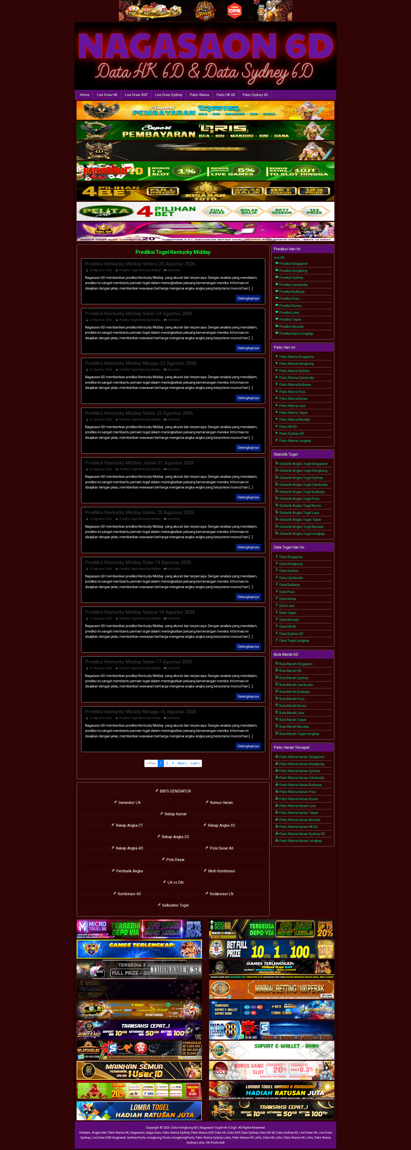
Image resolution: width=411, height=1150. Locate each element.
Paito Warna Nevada (294, 419)
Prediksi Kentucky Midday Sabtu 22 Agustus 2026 (139, 413)
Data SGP (233, 1132)
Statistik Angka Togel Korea (300, 505)
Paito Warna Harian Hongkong (301, 764)
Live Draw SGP (136, 95)
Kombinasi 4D (129, 894)
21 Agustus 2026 (100, 419)
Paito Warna (199, 95)
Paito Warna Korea (293, 399)
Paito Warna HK (118, 1132)
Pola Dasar (175, 859)
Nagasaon (137, 1132)
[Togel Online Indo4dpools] (139, 1111)
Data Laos (286, 606)
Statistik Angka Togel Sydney (301, 478)
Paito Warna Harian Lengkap (300, 841)
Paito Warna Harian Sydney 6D (302, 834)
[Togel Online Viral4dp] (205, 232)
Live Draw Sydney (168, 95)
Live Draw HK (107, 95)
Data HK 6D (287, 626)
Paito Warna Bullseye (295, 385)
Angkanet (119, 1137)
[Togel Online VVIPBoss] (205, 110)
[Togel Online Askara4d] (139, 1010)
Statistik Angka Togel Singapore (303, 464)
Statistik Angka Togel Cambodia (303, 485)
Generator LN (128, 802)
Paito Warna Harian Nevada (299, 820)
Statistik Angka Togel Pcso (299, 499)
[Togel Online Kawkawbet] (139, 969)
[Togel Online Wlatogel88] (139, 1050)
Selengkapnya (248, 298)
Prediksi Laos (289, 312)
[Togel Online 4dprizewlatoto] (139, 1071)
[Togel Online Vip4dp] (271, 969)
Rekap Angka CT (129, 825)
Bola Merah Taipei (292, 720)
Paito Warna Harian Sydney (299, 771)
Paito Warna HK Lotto (247, 1137)
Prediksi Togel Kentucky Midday (173, 252)
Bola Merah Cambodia (296, 685)
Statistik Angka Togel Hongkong (303, 471)
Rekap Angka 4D (129, 848)
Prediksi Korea (290, 306)
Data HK (220, 1132)
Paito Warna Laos (292, 406)
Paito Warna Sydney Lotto (213, 1137)
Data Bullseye (289, 585)
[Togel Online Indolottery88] (271, 1030)
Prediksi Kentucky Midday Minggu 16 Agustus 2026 (140, 712)
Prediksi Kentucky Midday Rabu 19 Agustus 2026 (138, 562)
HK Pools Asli (215, 1142)
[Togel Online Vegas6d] (139, 990)
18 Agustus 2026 (100, 568)
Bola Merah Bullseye (294, 692)
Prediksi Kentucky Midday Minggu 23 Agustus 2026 (140, 363)
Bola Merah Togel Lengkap (299, 734)
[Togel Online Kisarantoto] (205, 191)
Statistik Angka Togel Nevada (301, 527)
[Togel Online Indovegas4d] (271, 1111)
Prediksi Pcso (289, 298)
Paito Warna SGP (202, 1132)
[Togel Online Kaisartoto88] (139, 1091)
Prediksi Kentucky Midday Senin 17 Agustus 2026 (138, 662)
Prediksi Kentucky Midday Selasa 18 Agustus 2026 (140, 612)
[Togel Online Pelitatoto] (205, 211)
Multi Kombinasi (221, 871)
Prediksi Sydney (291, 278)
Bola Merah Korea (292, 706)
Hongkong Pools (158, 1137)
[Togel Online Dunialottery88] (271, 990)
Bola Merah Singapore (296, 664)
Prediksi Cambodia (293, 285)
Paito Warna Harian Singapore (301, 757)
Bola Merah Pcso (292, 699)
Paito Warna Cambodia (296, 378)
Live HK (279, 258)
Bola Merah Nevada (294, 727)
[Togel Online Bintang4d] (139, 1030)
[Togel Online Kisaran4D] (205, 171)
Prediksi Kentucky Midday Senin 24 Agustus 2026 (138, 313)
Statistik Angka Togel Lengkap (302, 534)
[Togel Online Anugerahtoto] (271, 1010)
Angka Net (99, 1132)
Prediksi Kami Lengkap (296, 333)
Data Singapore (291, 557)
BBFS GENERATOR (175, 791)
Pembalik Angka (129, 871)
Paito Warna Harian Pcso (297, 792)
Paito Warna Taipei (293, 413)
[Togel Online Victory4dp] (139, 949)
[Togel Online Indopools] (271, 1071)
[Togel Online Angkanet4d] (271, 1050)
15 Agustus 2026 (100, 718)
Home (84, 95)
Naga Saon (153, 1132)
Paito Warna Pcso (292, 392)
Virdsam (84, 1132)
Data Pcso (287, 592)
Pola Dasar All (221, 848)
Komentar (173, 270)
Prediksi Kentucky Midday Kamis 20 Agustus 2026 (139, 512)
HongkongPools (183, 1137)
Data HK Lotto (272, 1137)
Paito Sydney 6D (255, 95)
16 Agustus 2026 (100, 668)
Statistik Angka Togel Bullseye (302, 492)
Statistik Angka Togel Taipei (300, 520)
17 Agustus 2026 (100, 618)
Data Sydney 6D (291, 634)
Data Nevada (289, 620)
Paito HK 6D (226, 95)
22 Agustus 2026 (100, 369)
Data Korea (287, 599)
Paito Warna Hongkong (296, 364)
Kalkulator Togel (175, 905)
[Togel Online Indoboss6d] (271, 929)
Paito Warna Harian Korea (298, 799)
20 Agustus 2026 (100, 469)
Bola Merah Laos (291, 713)
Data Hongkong (291, 564)
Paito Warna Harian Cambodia (301, 778)
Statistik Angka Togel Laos (299, 513)
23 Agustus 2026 (100, 320)
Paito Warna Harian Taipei (298, 813)
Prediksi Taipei (290, 319)
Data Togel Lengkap (294, 641)
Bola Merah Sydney (293, 678)
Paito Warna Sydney (294, 371)
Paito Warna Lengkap (295, 441)
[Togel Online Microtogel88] (139, 929)
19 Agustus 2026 (100, 519)
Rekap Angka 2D (175, 837)
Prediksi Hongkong (293, 271)
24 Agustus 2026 (100, 270)
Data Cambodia (291, 578)
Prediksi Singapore (293, 264)
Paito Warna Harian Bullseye (300, 785)
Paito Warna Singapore (296, 357)
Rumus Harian (221, 802)
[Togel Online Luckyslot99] (271, 949)
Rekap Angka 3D (221, 825)
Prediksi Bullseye (292, 292)
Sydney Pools (136, 1137)
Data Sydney (288, 571)
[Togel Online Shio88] (271, 1091)
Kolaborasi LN (221, 894)
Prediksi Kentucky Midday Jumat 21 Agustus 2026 (139, 463)
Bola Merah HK (290, 671)
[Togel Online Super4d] (205, 151)
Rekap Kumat (175, 814)
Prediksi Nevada (291, 327)
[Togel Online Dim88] (205, 131)
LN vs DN (174, 882)
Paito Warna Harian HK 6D (298, 827)
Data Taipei (287, 613)
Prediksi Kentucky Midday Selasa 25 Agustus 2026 (140, 264)
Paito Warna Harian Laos (297, 806)
